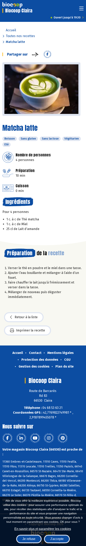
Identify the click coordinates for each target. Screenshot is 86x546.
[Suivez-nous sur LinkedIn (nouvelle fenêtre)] (21, 438)
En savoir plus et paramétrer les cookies (42, 529)
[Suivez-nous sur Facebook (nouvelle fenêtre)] (7, 438)
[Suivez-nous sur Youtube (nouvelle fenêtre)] (35, 438)
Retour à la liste (26, 317)
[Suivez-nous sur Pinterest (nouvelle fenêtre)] (63, 438)
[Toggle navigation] (81, 9)
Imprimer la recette (30, 330)
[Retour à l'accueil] (12, 5)
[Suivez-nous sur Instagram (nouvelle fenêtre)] (49, 438)
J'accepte (57, 539)
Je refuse (28, 539)
